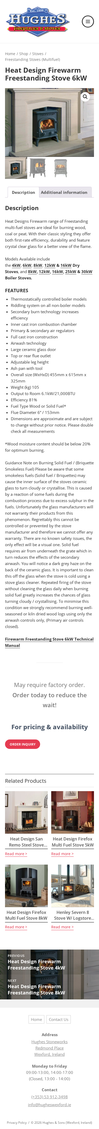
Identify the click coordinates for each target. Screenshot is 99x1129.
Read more (14, 853)
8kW (38, 265)
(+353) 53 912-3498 (49, 1096)
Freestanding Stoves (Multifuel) (32, 59)
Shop (23, 53)
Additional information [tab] (64, 192)
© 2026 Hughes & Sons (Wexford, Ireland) (61, 1122)
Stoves (38, 53)
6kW (27, 265)
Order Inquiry (22, 744)
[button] (85, 97)
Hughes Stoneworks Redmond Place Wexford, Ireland (49, 1048)
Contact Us (58, 1019)
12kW (49, 265)
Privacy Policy (17, 1122)
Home (10, 53)
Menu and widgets (88, 27)
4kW (16, 265)
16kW (66, 265)
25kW (70, 271)
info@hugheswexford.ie (49, 1104)
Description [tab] (23, 192)
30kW (86, 271)
